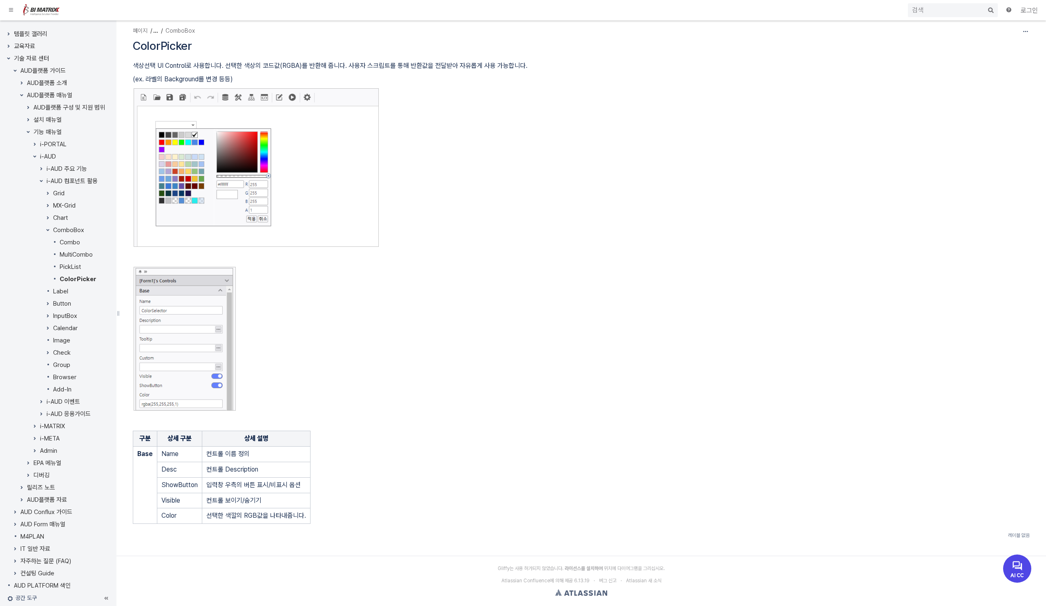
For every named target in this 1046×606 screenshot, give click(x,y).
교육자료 (24, 46)
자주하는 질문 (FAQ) (45, 561)
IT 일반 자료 (35, 548)
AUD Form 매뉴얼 (42, 524)
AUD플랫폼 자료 (47, 499)
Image (61, 340)
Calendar (65, 328)
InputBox (65, 316)
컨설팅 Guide (37, 573)
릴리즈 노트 (41, 487)
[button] (11, 10)
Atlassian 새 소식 (644, 581)
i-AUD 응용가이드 (69, 414)
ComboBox (68, 230)
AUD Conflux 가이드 (46, 512)
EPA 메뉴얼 (47, 463)
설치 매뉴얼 (48, 119)
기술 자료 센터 (31, 58)
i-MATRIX (52, 426)
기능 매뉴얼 (48, 132)
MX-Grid (64, 205)
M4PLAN (32, 536)
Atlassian (581, 592)
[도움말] (1009, 10)
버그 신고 (608, 581)
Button (62, 303)
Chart (60, 217)
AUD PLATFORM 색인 (42, 585)
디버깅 (41, 475)
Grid (59, 193)
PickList (70, 267)
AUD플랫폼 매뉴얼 (49, 95)
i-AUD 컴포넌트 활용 (72, 181)
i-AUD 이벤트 (63, 401)
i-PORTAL (53, 144)
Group (61, 365)
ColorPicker (78, 279)
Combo (70, 242)
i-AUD (48, 156)
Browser (64, 377)
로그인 (1029, 10)
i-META (50, 438)
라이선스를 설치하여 (584, 568)
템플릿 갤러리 (30, 34)
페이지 (140, 30)
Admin (48, 450)
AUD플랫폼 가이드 (43, 70)
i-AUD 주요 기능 (67, 168)
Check (62, 352)
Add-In (62, 389)
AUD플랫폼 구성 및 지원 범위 (69, 107)
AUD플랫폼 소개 (47, 83)
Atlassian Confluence (525, 581)
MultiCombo (76, 254)
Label (60, 291)
